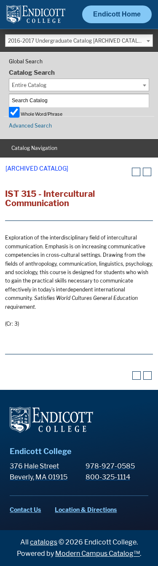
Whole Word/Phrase (41, 114)
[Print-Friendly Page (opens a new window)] (136, 172)
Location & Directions (86, 509)
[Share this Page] (125, 172)
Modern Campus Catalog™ (97, 554)
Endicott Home (117, 14)
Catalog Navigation (34, 148)
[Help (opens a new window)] (147, 172)
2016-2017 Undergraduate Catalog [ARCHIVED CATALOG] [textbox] (77, 41)
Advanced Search (30, 125)
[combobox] (79, 40)
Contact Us (25, 509)
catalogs (43, 542)
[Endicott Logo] (35, 18)
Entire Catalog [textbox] (29, 85)
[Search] (143, 101)
